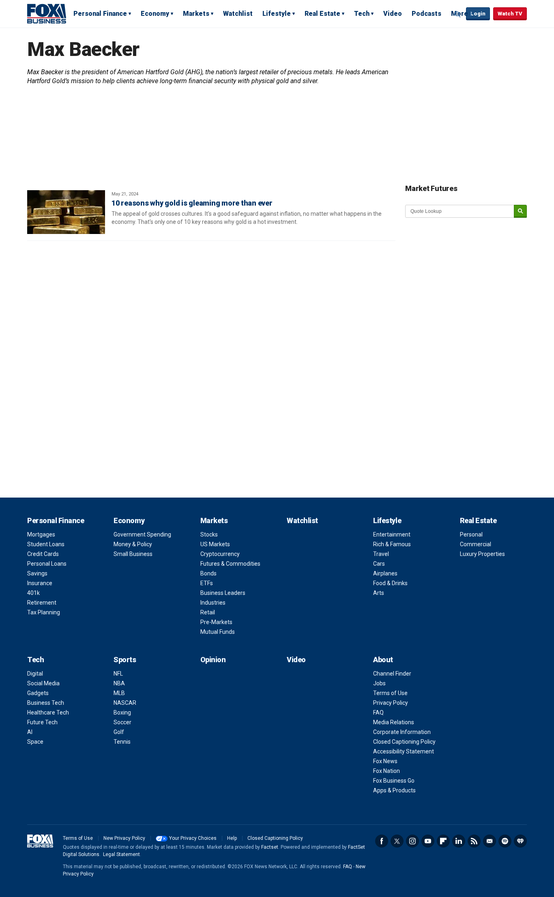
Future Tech (42, 722)
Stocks (209, 534)
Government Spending (142, 534)
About (383, 659)
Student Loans (45, 544)
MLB (119, 693)
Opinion (213, 659)
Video (392, 13)
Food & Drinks (390, 583)
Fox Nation (386, 771)
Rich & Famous (392, 544)
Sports (125, 659)
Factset (269, 847)
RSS (474, 841)
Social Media (43, 683)
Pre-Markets (216, 622)
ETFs (206, 583)
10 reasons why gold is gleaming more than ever (192, 203)
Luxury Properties (482, 554)
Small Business (133, 554)
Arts (378, 593)
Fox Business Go (393, 780)
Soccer (122, 722)
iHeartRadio (520, 841)
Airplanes (385, 573)
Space (35, 741)
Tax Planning (43, 612)
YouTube (427, 841)
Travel (381, 554)
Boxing (122, 712)
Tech (361, 13)
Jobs (379, 683)
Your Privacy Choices (193, 838)
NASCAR (125, 703)
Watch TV (510, 14)
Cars (379, 563)
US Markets (215, 544)
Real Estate (322, 13)
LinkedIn (458, 841)
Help (232, 838)
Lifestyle (276, 13)
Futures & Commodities (230, 563)
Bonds (208, 573)
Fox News (385, 761)
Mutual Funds (217, 632)
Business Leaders (222, 593)
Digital (35, 673)
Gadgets (38, 693)
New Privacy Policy (124, 838)
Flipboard (443, 841)
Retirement (41, 602)
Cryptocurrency (220, 554)
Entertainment (391, 534)
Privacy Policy (390, 703)
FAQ (378, 712)
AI (29, 732)
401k (33, 593)
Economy (155, 13)
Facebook (381, 841)
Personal (471, 534)
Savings (37, 573)
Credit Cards (43, 554)
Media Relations (393, 722)
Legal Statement (121, 854)
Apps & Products (394, 790)
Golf (119, 732)
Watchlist (238, 13)
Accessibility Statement (403, 751)
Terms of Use (390, 693)
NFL (118, 673)
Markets (196, 13)
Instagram (412, 841)
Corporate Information (402, 732)
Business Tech (45, 703)
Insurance (39, 583)
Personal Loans (47, 563)
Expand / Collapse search (458, 14)
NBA (119, 683)
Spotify (504, 841)
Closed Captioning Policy (404, 741)
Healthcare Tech (48, 712)
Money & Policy (133, 544)
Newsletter (489, 841)
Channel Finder (392, 673)
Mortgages (41, 534)
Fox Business (46, 13)
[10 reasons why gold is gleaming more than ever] (66, 212)
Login (477, 14)
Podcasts (426, 13)
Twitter (397, 841)
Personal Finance (100, 13)
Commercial (475, 544)
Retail (207, 612)
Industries (212, 602)
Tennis (122, 741)
